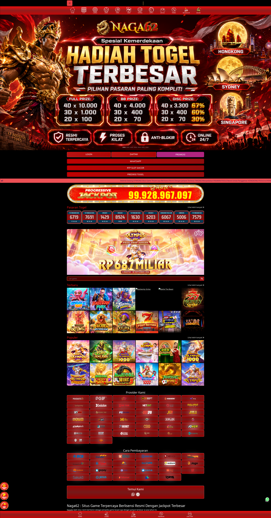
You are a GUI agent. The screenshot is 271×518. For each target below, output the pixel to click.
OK (135, 276)
